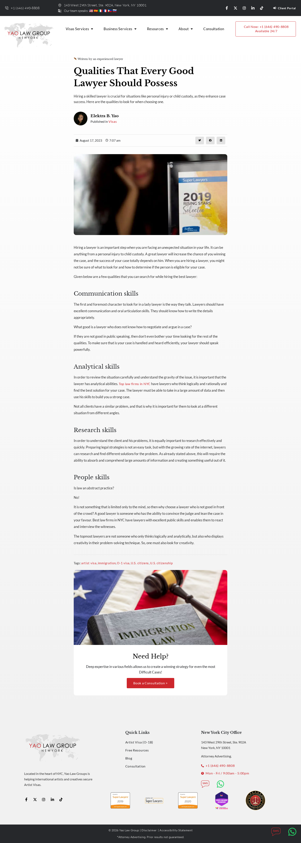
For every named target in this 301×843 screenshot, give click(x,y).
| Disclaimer (148, 830)
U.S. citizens (140, 563)
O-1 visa (123, 563)
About (184, 29)
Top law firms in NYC (134, 384)
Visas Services (77, 29)
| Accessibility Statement (175, 830)
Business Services (118, 29)
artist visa (89, 563)
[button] (199, 140)
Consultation (213, 29)
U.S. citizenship (161, 563)
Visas (113, 121)
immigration (107, 563)
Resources (155, 29)
